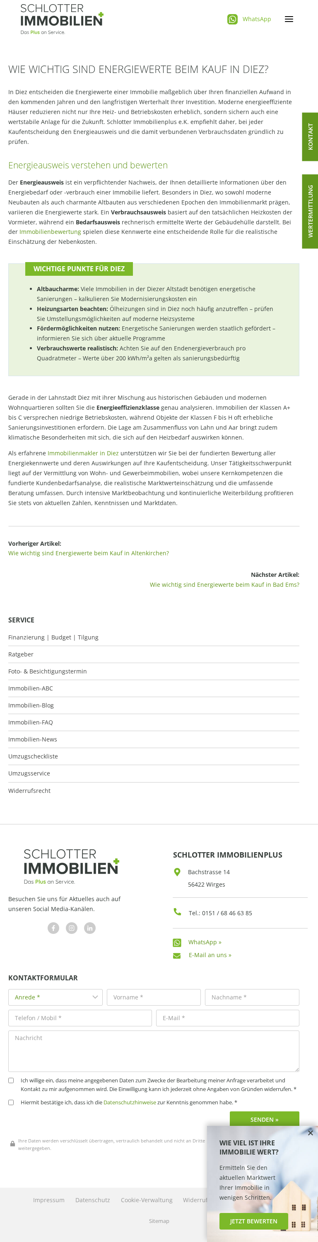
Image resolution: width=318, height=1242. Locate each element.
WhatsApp (257, 19)
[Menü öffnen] (288, 19)
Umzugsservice (29, 773)
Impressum (49, 1200)
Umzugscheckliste (33, 756)
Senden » (265, 1119)
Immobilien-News (32, 739)
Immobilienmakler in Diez (83, 453)
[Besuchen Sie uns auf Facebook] (53, 928)
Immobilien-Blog (31, 705)
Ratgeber (21, 654)
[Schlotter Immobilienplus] (62, 19)
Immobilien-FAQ (30, 722)
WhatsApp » (205, 942)
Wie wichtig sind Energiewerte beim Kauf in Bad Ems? (224, 584)
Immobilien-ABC (30, 688)
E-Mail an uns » (210, 955)
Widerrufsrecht (29, 790)
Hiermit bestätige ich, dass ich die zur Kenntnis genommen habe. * (129, 1102)
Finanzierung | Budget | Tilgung (53, 637)
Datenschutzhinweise (130, 1102)
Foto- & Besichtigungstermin (47, 671)
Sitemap (159, 1221)
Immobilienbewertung (50, 232)
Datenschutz (92, 1200)
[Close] (310, 1133)
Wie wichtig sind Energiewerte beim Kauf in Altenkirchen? (88, 553)
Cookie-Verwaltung (147, 1200)
